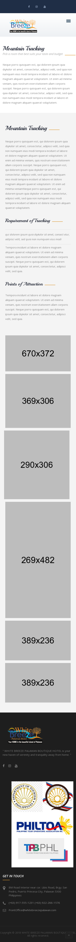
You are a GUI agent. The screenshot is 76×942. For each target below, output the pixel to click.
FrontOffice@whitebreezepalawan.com (32, 910)
